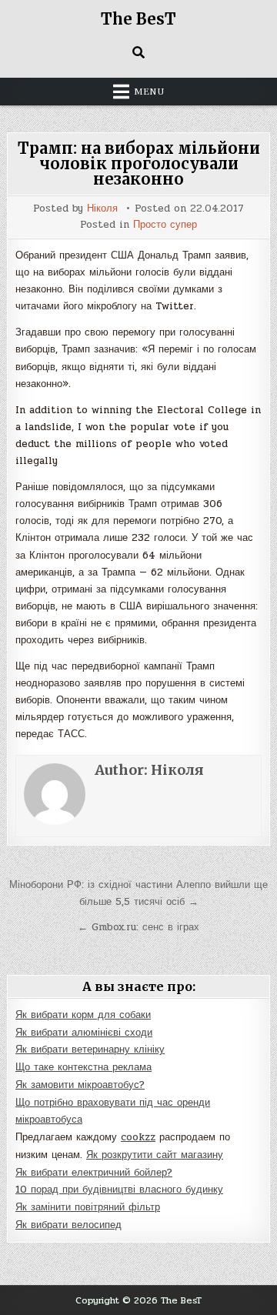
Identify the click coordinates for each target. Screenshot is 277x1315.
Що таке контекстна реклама (83, 1067)
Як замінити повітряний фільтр (87, 1207)
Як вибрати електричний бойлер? (93, 1172)
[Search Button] (138, 52)
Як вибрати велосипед (68, 1225)
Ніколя (102, 209)
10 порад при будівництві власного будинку (119, 1189)
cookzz (138, 1137)
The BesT (138, 18)
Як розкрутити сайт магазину (154, 1155)
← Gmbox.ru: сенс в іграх (138, 927)
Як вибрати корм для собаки (83, 1015)
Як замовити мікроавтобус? (80, 1085)
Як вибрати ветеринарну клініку (90, 1049)
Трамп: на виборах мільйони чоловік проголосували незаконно (139, 164)
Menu (149, 91)
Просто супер (165, 225)
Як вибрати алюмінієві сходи (83, 1032)
